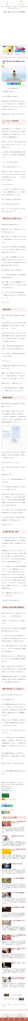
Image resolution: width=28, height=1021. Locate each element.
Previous (1, 51)
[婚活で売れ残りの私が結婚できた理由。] (15, 83)
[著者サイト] (3, 812)
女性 (15, 799)
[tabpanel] (8, 50)
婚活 (4, 799)
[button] (25, 622)
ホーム (7, 1014)
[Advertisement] (14, 30)
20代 (7, 799)
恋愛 (7, 1016)
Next (27, 51)
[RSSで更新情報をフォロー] (8, 812)
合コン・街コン (20, 1016)
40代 (11, 799)
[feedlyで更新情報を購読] (5, 812)
